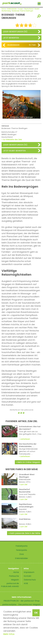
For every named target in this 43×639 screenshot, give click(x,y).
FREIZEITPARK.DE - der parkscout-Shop (22, 600)
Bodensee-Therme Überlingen (22, 11)
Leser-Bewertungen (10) (15, 31)
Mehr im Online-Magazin (28, 462)
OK (36, 612)
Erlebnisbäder (12, 9)
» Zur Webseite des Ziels (12, 139)
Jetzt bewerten (11, 37)
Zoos (21, 554)
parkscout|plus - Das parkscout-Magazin (21, 604)
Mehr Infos (8, 634)
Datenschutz (30, 579)
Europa (20, 9)
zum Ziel (23, 484)
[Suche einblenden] (39, 16)
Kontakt (27, 576)
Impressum (29, 572)
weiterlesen (25, 439)
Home (4, 9)
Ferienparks (21, 550)
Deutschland (28, 9)
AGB (26, 583)
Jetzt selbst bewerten (14, 150)
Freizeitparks (21, 546)
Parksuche (14, 576)
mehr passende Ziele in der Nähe (25, 533)
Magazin (15, 579)
